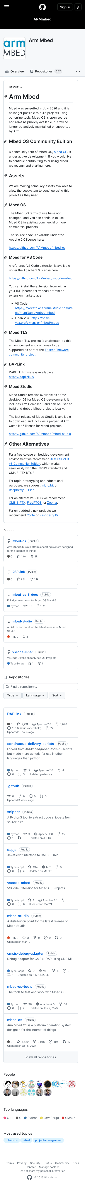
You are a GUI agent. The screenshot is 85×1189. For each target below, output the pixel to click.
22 (63, 834)
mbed (26, 1140)
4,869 (25, 1041)
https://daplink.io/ (21, 377)
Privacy (22, 1163)
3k (36, 556)
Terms (10, 1163)
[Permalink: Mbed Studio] (6, 387)
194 (55, 1041)
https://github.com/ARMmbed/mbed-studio (40, 434)
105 (29, 606)
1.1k (36, 579)
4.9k (23, 556)
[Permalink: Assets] (6, 176)
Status (48, 1163)
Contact (31, 1167)
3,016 (41, 1041)
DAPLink (14, 714)
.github (13, 786)
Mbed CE (60, 152)
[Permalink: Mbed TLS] (6, 332)
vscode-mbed (18, 882)
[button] (78, 71)
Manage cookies (49, 1167)
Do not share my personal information (42, 1170)
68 (65, 1004)
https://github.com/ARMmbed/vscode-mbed (41, 278)
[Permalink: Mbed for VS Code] (6, 257)
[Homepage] (42, 6)
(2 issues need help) (29, 728)
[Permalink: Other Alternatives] (6, 444)
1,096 (63, 724)
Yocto (31, 515)
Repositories (48, 71)
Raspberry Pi (48, 515)
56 (61, 867)
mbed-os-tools (19, 986)
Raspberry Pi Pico (21, 490)
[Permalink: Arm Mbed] (6, 97)
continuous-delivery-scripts (30, 743)
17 (68, 1041)
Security (35, 1163)
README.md (16, 87)
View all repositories (41, 1057)
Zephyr (52, 502)
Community (62, 1163)
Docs (76, 1163)
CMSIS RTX (17, 502)
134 (35, 867)
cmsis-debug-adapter (25, 953)
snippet (13, 812)
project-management (48, 1140)
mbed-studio (18, 916)
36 (30, 1004)
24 (52, 728)
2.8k (23, 579)
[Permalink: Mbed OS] (6, 205)
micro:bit (47, 485)
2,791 (24, 724)
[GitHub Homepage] (29, 1177)
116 (14, 728)
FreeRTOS (34, 502)
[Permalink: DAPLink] (6, 364)
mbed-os (14, 1020)
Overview (17, 71)
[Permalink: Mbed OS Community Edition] (6, 141)
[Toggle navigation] (6, 6)
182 (42, 606)
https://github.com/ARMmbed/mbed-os (37, 247)
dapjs (11, 849)
